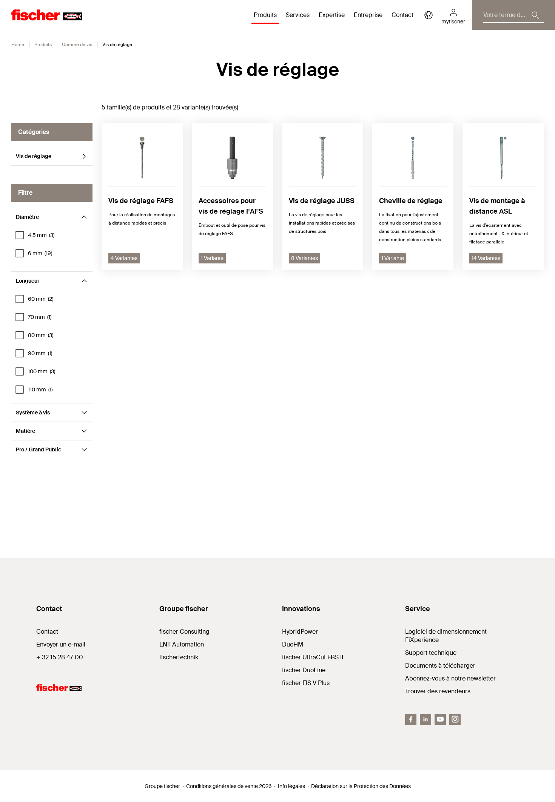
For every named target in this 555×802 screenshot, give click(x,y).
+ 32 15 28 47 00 (59, 657)
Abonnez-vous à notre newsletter (450, 678)
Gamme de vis (77, 45)
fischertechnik (178, 657)
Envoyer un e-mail (60, 644)
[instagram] (455, 719)
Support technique (430, 653)
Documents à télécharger (440, 666)
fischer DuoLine (303, 670)
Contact (402, 15)
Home (17, 45)
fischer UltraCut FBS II (312, 657)
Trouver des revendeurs (437, 691)
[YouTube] (440, 719)
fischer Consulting (184, 632)
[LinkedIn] (425, 719)
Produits (43, 45)
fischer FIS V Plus (306, 683)
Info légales (291, 786)
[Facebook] (410, 719)
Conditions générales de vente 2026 (229, 786)
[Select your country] (428, 15)
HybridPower (300, 632)
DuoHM (292, 644)
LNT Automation (181, 644)
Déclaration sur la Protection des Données (361, 786)
